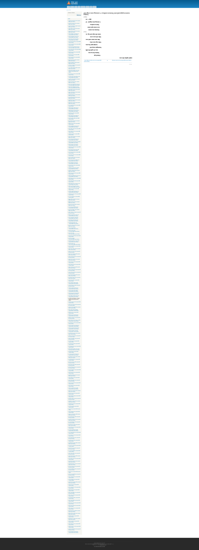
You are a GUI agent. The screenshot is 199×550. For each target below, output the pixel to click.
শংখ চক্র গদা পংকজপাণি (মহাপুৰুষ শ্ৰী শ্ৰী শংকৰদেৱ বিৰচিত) (74, 446)
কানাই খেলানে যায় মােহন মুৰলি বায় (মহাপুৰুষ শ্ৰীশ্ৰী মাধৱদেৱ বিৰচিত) (74, 116)
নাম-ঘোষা (76, 6)
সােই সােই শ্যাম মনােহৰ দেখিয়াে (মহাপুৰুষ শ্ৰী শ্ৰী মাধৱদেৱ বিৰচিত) (75, 482)
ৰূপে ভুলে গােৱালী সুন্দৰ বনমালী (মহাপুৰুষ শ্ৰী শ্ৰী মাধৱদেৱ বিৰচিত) (73, 430)
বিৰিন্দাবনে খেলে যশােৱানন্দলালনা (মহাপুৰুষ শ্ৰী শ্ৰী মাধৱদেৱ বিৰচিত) (73, 315)
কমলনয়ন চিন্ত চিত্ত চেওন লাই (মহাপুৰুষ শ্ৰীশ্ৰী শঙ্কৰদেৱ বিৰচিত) (74, 95)
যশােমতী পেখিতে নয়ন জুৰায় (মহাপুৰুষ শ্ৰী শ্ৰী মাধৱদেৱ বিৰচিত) (75, 399)
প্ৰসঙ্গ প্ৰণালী (87, 6)
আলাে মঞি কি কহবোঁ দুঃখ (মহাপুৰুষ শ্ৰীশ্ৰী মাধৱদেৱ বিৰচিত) (75, 42)
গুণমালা (79, 6)
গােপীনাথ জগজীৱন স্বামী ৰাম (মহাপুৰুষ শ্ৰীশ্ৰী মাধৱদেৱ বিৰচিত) (74, 171)
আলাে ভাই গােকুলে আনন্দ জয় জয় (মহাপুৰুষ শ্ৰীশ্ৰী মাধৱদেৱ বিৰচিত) (74, 37)
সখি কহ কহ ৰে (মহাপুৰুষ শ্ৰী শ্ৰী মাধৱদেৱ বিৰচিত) (74, 472)
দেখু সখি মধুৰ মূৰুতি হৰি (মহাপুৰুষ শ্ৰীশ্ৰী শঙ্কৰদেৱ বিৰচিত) (74, 239)
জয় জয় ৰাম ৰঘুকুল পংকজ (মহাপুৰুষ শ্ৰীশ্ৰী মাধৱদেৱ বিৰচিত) (74, 210)
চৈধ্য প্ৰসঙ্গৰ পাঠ (83, 6)
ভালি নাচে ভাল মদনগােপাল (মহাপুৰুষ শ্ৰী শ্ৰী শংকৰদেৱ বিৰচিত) (74, 336)
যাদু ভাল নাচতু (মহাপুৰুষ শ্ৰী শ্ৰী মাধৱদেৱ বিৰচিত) (74, 409)
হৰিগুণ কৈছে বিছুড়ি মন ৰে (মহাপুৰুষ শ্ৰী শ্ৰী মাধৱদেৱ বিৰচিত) (74, 493)
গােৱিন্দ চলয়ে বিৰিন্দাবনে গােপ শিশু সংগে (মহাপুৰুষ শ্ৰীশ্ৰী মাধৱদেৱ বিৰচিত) (74, 176)
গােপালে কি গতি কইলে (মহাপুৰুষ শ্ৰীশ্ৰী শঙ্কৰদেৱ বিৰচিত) (74, 166)
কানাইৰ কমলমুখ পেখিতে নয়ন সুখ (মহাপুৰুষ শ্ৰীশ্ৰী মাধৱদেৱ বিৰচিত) (73, 108)
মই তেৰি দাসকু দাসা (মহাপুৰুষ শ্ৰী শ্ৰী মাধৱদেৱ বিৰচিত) (74, 341)
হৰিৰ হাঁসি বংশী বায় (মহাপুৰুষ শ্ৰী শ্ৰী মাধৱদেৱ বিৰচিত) (74, 516)
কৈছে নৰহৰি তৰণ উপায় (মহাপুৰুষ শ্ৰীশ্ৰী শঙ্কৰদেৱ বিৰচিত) (74, 132)
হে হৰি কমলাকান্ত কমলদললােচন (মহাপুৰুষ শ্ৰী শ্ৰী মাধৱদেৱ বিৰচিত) (73, 532)
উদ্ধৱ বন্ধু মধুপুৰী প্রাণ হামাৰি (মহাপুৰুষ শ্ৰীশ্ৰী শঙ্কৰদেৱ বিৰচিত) (74, 63)
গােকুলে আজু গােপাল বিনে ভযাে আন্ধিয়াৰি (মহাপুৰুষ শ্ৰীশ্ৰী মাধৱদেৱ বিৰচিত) (74, 142)
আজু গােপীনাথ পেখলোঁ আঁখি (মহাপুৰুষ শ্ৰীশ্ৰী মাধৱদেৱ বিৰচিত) (74, 29)
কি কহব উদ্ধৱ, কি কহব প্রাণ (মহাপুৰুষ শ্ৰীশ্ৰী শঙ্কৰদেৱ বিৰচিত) (74, 121)
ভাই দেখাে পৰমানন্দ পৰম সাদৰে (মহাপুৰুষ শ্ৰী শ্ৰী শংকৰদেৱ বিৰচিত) (74, 331)
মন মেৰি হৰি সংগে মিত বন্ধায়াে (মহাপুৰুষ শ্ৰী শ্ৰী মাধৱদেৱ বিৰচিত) (74, 357)
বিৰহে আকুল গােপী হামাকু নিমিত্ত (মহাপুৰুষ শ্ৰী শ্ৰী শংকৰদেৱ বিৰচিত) (74, 310)
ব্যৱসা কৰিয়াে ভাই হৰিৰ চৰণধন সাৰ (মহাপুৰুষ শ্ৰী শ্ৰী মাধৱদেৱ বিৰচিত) (74, 296)
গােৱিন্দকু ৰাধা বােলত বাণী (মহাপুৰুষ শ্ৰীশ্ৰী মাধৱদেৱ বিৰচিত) (75, 194)
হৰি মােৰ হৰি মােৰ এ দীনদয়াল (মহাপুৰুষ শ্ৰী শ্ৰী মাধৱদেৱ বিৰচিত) (74, 511)
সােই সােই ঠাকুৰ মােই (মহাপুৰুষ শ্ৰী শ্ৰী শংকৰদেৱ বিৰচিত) (74, 480)
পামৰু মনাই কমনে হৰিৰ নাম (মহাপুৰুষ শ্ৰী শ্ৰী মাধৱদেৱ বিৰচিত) (74, 273)
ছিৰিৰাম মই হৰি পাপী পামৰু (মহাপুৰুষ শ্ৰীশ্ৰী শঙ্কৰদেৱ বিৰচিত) (74, 202)
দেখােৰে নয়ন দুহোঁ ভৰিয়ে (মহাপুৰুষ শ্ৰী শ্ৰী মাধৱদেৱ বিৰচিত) (74, 236)
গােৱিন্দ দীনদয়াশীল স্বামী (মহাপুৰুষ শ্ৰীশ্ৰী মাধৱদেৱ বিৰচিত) (74, 181)
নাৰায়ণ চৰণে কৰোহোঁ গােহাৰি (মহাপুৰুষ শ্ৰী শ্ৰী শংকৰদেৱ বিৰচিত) (74, 254)
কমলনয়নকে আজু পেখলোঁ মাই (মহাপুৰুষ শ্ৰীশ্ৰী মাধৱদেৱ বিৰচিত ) (74, 100)
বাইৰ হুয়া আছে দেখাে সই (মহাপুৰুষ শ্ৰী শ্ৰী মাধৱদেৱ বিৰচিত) (75, 302)
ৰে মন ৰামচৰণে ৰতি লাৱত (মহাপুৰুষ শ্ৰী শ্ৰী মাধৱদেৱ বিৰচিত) (74, 438)
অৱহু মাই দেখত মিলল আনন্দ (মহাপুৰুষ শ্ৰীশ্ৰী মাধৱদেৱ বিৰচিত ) (74, 21)
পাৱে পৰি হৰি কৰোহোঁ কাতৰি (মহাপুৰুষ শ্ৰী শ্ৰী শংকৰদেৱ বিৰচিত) (74, 275)
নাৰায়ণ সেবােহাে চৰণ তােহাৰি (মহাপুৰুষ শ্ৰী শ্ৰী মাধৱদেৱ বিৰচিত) (74, 267)
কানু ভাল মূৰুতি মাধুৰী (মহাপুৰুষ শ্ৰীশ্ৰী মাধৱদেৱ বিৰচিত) (74, 119)
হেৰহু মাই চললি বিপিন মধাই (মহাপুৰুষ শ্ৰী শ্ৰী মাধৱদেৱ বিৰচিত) (75, 529)
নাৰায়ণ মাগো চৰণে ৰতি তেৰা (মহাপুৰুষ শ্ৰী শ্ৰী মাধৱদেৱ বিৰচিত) (74, 260)
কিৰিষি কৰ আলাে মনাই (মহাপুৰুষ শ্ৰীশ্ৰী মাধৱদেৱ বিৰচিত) (74, 124)
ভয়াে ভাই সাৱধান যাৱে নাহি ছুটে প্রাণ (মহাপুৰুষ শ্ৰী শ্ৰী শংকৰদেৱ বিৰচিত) (74, 326)
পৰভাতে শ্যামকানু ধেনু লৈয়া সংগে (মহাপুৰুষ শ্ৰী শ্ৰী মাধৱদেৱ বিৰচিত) (73, 288)
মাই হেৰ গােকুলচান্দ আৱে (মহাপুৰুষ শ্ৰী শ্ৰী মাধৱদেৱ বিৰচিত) (75, 370)
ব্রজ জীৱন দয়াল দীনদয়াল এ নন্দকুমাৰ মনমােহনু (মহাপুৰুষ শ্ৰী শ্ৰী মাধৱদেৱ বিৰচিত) (74, 299)
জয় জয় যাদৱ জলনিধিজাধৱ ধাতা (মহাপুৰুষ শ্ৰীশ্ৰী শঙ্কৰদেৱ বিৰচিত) (73, 207)
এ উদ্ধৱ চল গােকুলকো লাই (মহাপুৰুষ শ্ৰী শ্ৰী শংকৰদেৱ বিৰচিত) (74, 66)
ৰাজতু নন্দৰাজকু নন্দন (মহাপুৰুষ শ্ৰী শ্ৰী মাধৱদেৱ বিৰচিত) (74, 412)
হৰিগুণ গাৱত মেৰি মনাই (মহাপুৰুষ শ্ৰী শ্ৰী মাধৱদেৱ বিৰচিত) (74, 495)
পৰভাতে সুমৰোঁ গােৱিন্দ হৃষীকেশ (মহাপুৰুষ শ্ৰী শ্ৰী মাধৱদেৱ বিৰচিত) (73, 291)
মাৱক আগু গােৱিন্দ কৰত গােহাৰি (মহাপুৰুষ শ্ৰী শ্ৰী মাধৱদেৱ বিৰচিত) (73, 388)
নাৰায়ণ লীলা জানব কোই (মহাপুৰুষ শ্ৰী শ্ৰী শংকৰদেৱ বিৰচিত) (74, 265)
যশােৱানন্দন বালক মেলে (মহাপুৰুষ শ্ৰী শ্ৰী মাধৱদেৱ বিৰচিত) (74, 404)
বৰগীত (91, 6)
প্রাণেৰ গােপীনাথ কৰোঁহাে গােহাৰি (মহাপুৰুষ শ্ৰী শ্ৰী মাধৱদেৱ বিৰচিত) (73, 283)
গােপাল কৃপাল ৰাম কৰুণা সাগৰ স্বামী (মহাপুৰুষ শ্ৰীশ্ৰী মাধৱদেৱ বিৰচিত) (74, 150)
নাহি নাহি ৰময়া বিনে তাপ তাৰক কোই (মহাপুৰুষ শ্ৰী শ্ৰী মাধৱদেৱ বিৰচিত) (74, 241)
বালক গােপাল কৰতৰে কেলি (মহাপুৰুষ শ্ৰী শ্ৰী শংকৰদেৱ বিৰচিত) (74, 305)
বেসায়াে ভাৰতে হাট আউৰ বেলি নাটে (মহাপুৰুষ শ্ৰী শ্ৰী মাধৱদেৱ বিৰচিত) (74, 294)
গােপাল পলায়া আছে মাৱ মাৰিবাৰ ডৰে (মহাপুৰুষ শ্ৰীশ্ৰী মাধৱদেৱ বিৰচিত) (74, 160)
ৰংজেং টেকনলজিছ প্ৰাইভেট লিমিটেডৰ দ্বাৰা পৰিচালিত (99, 546)
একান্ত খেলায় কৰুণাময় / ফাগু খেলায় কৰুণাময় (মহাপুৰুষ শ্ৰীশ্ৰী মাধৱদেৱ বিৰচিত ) (74, 71)
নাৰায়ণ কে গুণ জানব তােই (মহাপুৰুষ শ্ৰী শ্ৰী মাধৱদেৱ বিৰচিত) (74, 252)
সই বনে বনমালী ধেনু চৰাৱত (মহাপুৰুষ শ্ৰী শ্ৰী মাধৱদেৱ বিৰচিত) (74, 469)
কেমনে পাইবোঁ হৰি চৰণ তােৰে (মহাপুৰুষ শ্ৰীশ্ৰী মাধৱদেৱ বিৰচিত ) (74, 93)
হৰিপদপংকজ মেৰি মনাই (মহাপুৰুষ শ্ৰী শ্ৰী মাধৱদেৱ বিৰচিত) (74, 506)
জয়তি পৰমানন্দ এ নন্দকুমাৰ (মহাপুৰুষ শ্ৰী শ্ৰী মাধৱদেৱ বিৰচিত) (75, 213)
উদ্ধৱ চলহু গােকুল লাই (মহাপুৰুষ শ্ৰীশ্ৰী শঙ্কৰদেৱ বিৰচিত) (74, 58)
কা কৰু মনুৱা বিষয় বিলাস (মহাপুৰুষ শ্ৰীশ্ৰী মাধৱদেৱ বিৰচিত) (74, 106)
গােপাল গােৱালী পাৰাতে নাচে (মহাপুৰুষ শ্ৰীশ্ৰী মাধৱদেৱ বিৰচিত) (74, 158)
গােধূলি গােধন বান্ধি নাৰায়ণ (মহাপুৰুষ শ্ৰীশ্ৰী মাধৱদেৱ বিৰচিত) (74, 147)
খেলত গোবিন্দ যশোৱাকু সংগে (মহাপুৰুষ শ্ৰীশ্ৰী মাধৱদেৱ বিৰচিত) (74, 137)
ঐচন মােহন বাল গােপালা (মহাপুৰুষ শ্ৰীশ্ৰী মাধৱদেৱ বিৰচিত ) (74, 74)
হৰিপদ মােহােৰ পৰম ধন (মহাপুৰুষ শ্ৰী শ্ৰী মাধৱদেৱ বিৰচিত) (74, 509)
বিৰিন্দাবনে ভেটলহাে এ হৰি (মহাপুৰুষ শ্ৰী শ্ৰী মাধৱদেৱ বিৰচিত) (74, 318)
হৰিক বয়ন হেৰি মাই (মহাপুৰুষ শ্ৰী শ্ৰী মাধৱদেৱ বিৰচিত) (74, 522)
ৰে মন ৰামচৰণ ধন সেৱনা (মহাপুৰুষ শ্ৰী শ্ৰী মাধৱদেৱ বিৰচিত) (74, 435)
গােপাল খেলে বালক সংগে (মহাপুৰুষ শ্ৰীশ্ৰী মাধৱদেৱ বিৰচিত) (74, 155)
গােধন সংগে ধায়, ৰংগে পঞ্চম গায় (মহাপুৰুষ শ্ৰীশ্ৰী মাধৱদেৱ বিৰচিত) (73, 145)
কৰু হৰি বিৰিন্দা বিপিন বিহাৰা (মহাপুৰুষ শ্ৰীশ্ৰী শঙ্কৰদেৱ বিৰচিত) (74, 98)
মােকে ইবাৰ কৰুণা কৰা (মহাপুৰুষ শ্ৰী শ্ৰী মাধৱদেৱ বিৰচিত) (74, 373)
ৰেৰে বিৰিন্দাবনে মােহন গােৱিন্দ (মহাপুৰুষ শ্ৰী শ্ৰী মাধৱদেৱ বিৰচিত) (74, 443)
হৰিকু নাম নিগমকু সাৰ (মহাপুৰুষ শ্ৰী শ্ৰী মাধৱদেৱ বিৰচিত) (74, 490)
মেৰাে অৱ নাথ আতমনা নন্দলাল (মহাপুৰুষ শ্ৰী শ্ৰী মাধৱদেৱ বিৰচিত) (74, 391)
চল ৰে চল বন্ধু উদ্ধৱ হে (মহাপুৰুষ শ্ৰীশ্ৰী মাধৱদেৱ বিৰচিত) (74, 197)
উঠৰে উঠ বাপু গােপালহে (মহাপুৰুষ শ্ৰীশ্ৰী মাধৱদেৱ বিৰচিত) (74, 52)
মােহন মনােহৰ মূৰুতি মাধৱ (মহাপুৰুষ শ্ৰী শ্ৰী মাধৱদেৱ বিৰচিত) (74, 381)
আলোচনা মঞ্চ (94, 6)
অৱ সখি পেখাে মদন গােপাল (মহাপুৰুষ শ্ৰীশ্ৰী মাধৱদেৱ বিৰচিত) (74, 24)
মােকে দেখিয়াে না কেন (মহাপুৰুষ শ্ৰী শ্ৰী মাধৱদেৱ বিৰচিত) (74, 378)
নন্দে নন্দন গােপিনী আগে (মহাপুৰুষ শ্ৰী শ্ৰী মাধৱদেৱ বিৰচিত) (74, 247)
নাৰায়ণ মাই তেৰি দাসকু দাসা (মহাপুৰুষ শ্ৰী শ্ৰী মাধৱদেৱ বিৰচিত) (75, 257)
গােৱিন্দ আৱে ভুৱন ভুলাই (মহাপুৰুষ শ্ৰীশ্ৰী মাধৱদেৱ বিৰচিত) (74, 173)
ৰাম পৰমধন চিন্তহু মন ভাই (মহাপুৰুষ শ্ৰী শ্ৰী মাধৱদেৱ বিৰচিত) (74, 422)
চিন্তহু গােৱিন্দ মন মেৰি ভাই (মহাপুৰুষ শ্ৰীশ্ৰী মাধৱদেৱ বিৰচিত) (74, 200)
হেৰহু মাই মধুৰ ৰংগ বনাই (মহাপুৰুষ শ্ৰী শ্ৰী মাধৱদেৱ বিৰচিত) (74, 527)
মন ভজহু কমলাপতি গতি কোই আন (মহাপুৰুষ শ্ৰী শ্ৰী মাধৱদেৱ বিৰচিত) (74, 355)
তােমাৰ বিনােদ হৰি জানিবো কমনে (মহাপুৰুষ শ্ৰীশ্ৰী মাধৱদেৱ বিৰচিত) (73, 220)
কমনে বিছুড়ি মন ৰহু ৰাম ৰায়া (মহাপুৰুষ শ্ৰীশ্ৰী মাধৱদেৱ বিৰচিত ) (74, 90)
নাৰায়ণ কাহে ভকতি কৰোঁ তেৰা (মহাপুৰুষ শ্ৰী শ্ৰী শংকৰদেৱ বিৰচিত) (74, 249)
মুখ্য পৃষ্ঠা (68, 6)
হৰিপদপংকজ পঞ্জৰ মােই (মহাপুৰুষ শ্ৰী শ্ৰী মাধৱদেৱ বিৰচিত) (74, 503)
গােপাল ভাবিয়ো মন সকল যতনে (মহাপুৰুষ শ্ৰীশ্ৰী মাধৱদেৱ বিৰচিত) (73, 163)
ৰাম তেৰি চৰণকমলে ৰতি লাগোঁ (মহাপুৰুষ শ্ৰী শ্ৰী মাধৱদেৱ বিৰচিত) (74, 420)
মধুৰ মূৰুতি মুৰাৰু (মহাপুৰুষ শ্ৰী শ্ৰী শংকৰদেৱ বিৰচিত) (73, 352)
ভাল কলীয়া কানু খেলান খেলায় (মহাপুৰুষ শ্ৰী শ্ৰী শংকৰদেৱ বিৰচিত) (74, 334)
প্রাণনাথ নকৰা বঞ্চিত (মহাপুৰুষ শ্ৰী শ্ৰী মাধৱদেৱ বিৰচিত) (74, 281)
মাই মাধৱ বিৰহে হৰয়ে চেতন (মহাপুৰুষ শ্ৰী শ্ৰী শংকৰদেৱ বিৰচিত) (74, 368)
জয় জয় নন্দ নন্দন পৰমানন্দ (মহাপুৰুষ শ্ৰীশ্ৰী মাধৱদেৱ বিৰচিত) (74, 205)
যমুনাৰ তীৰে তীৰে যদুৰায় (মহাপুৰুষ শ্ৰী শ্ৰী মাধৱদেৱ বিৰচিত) (74, 396)
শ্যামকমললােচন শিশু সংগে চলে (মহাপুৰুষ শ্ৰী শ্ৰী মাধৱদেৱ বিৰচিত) (75, 464)
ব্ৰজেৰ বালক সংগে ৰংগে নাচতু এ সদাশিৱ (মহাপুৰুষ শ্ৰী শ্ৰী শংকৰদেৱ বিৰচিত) (74, 321)
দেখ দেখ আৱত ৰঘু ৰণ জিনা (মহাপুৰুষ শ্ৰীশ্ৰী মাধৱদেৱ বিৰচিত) (74, 226)
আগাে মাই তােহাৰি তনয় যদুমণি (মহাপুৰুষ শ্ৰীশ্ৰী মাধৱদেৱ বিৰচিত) (74, 26)
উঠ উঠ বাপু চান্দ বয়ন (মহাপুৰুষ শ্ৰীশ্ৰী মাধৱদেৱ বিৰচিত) (74, 55)
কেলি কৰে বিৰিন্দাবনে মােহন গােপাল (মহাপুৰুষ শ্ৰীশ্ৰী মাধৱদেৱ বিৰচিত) (74, 127)
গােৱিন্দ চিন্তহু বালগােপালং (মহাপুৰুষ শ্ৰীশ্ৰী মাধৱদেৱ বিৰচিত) (75, 179)
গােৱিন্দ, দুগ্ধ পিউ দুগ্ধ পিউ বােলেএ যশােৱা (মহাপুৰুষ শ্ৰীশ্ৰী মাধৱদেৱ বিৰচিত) (74, 187)
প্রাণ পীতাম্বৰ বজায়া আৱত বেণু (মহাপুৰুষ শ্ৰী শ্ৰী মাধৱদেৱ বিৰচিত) (74, 278)
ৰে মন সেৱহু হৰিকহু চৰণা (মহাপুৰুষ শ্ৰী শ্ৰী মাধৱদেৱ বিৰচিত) (75, 433)
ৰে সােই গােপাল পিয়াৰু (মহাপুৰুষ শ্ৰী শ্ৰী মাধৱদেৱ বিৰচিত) (74, 441)
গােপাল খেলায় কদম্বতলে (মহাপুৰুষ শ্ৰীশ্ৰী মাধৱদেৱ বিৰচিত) (74, 153)
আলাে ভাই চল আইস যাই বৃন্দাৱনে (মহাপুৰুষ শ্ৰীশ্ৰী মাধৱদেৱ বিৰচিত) (73, 39)
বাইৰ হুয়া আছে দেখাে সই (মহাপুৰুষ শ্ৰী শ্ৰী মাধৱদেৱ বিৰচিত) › (122, 60)
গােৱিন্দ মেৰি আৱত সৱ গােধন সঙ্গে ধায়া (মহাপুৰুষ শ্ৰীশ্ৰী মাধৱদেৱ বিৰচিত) (74, 184)
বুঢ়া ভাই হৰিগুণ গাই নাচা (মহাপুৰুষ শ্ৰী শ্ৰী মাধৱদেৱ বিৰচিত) (74, 323)
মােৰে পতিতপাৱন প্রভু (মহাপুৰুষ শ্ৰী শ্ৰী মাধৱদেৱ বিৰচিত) (74, 386)
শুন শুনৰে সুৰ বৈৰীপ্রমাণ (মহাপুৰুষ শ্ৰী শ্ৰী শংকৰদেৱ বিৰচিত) (74, 451)
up (107, 60)
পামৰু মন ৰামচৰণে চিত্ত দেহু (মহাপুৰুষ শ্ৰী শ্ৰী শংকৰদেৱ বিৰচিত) (75, 270)
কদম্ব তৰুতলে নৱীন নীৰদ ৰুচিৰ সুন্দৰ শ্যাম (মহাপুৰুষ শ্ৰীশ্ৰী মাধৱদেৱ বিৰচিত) (74, 85)
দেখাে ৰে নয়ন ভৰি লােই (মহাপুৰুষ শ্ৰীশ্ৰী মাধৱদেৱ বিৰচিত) (74, 233)
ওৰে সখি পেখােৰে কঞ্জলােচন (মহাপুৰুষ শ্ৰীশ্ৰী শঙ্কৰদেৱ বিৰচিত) (74, 79)
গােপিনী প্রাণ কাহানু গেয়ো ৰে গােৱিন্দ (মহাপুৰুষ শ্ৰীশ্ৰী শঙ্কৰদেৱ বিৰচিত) (74, 168)
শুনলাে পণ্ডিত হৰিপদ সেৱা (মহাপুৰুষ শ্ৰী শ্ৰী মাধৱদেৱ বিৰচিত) (74, 454)
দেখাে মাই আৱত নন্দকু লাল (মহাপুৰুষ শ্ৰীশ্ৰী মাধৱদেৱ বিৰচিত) (74, 231)
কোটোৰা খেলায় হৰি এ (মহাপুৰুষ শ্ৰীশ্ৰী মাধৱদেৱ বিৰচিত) (74, 134)
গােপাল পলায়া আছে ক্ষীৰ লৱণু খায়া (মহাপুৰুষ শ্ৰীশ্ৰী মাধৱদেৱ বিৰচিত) (74, 140)
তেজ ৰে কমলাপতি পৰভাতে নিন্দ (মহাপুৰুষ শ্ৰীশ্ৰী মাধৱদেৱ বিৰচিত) (73, 218)
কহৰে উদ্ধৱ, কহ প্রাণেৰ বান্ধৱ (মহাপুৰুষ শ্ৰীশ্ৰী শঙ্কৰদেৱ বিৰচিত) (74, 103)
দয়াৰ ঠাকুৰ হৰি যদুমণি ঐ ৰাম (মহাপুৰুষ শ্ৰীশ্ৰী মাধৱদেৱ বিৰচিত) (73, 223)
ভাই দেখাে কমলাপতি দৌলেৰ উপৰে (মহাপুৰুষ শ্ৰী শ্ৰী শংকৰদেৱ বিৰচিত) (74, 328)
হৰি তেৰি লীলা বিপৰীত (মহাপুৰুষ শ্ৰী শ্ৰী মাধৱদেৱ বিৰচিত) (74, 498)
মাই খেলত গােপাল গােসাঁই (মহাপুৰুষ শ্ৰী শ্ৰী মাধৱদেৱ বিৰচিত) (74, 362)
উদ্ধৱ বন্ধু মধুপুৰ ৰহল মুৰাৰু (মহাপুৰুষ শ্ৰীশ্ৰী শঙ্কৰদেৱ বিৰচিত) (74, 60)
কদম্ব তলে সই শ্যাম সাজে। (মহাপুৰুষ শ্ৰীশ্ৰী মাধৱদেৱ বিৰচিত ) (74, 82)
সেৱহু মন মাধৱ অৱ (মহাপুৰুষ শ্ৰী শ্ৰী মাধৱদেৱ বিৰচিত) (74, 485)
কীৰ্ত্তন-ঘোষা (72, 6)
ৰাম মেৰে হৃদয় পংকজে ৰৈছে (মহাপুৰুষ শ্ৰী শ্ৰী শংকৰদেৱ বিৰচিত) (74, 425)
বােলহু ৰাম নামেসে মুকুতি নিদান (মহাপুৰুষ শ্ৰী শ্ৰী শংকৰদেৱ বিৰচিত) (74, 308)
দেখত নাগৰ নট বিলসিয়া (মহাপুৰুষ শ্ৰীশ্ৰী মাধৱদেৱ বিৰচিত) (73, 228)
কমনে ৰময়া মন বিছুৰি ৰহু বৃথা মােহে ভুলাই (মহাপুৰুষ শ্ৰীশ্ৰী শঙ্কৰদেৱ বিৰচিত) (74, 87)
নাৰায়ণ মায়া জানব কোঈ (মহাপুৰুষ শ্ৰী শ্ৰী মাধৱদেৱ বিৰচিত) (74, 262)
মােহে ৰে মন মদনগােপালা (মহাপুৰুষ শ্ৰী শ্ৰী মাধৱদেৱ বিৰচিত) (74, 383)
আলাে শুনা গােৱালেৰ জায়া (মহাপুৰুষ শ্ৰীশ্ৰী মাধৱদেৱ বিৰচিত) (74, 45)
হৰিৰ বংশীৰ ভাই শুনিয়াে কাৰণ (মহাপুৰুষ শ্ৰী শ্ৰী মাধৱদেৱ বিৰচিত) (74, 514)
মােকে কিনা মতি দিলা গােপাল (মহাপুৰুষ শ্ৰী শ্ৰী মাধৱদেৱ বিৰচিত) (74, 375)
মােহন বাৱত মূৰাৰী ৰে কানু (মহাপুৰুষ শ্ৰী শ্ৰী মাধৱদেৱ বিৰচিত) (74, 339)
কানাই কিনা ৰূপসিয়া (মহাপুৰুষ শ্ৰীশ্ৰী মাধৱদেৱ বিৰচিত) (74, 113)
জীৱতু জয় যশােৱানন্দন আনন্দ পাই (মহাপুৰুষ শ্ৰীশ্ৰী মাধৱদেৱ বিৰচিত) (74, 215)
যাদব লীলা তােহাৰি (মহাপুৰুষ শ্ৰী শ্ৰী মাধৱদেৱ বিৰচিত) (74, 407)
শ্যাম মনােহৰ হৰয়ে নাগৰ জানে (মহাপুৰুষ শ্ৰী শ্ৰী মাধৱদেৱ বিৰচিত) (74, 462)
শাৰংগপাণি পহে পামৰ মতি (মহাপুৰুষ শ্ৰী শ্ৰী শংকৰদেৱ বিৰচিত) (74, 448)
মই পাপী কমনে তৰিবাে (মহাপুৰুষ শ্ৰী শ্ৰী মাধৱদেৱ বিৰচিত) (74, 344)
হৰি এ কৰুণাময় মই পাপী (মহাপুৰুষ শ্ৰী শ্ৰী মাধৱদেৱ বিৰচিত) (74, 488)
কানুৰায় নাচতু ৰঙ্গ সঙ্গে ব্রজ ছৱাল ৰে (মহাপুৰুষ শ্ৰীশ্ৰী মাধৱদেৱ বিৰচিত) (74, 111)
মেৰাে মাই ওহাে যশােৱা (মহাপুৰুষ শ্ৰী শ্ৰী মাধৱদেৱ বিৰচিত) (74, 394)
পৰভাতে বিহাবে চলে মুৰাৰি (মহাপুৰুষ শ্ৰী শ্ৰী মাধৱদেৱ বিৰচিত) (74, 286)
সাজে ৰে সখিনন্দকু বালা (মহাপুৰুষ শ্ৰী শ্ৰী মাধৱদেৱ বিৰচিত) (74, 477)
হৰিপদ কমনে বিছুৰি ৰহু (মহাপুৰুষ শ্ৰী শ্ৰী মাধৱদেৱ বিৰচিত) (74, 501)
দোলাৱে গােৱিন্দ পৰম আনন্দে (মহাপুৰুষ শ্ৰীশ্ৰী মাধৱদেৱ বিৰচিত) (74, 244)
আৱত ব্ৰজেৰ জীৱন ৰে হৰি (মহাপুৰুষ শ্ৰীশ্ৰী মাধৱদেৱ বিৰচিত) (75, 50)
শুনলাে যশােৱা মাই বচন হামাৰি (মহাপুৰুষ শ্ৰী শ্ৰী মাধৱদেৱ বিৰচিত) (74, 456)
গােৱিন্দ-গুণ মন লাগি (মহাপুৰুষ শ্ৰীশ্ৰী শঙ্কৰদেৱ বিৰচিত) (74, 189)
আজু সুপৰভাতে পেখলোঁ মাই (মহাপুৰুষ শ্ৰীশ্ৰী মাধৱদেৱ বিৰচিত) (74, 32)
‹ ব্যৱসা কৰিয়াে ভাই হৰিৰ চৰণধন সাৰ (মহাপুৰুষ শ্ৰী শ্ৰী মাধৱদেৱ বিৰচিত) (92, 61)
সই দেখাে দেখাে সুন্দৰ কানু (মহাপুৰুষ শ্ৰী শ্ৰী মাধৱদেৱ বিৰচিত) (74, 467)
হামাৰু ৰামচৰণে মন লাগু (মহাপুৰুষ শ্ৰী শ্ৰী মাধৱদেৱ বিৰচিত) (74, 524)
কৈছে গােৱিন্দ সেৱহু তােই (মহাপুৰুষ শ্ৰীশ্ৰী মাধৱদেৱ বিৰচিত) (74, 129)
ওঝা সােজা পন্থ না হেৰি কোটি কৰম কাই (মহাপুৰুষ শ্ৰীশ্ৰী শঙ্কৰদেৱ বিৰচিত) (74, 77)
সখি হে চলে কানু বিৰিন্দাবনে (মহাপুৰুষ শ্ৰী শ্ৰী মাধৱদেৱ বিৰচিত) (74, 475)
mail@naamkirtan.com (103, 544)
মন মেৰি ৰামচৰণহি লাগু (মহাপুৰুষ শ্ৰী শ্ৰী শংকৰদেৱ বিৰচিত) (74, 360)
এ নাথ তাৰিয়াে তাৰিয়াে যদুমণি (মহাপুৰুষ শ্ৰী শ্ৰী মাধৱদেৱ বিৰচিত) (74, 68)
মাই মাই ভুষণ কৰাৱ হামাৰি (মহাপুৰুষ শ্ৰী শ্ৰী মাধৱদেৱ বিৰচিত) (74, 365)
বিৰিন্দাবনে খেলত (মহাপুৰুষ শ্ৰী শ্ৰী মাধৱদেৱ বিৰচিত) (73, 313)
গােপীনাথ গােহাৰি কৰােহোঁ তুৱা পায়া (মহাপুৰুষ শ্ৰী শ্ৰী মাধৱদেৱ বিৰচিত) (74, 192)
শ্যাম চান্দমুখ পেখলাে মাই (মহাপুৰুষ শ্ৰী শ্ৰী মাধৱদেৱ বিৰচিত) (74, 459)
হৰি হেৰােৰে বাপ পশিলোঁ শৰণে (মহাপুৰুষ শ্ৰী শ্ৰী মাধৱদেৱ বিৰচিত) (74, 519)
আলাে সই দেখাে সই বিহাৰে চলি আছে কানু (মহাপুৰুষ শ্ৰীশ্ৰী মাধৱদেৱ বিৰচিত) (74, 47)
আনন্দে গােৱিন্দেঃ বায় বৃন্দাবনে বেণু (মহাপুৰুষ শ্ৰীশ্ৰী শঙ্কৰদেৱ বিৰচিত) (74, 34)
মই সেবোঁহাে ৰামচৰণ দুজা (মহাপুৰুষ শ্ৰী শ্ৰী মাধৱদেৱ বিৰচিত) (75, 347)
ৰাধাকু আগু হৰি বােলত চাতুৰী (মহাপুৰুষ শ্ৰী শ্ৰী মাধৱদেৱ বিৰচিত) (74, 415)
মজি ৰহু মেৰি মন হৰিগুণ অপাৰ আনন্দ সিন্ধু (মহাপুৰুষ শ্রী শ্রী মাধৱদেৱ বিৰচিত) (74, 349)
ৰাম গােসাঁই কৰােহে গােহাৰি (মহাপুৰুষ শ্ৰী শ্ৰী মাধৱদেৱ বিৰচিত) (74, 417)
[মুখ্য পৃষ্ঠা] (72, 3)
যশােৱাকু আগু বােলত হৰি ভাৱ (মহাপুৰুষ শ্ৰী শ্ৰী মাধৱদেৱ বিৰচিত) (74, 401)
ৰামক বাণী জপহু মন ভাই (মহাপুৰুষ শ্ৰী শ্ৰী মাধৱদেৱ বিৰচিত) (74, 428)
